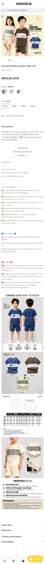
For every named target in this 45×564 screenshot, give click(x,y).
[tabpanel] (22, 35)
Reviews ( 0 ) (22, 155)
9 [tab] (30, 60)
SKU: (3, 116)
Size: (6, 101)
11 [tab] (35, 60)
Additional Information (22, 152)
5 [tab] (20, 60)
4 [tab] (17, 60)
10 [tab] (33, 60)
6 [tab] (22, 60)
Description (22, 148)
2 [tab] (12, 60)
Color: (7, 87)
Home (4, 10)
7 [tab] (25, 60)
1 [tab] (9, 60)
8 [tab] (27, 60)
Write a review (6, 70)
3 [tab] (14, 60)
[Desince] (24, 4)
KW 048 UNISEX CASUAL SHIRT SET (19, 66)
